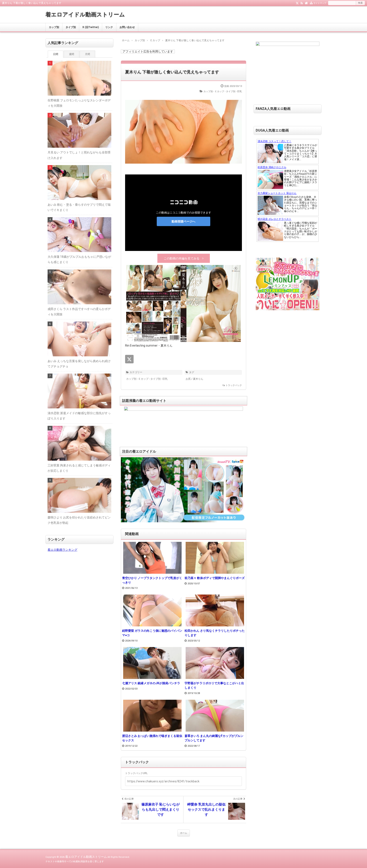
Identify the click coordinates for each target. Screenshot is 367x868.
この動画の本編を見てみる (181, 258)
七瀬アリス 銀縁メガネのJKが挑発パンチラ (151, 683)
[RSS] (302, 2)
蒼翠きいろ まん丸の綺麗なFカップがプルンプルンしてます (214, 738)
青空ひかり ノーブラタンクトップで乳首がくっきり (152, 580)
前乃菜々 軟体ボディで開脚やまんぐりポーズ (215, 578)
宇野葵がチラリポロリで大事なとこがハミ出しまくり (214, 685)
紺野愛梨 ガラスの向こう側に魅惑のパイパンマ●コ (152, 633)
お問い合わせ (127, 27)
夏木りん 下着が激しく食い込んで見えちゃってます (172, 71)
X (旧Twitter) (90, 27)
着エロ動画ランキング (62, 549)
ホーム (183, 833)
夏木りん (198, 378)
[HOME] (306, 2)
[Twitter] (297, 2)
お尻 (188, 378)
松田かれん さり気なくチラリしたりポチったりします (215, 633)
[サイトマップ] (311, 2)
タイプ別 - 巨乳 (234, 91)
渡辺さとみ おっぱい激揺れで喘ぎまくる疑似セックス (152, 738)
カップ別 (54, 27)
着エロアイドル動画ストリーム (85, 14)
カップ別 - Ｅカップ (213, 91)
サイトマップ (319, 3)
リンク (109, 27)
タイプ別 (71, 27)
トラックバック (234, 385)
